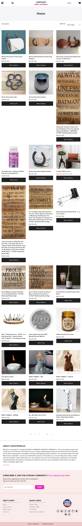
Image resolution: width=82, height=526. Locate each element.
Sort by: (63, 24)
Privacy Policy (7, 507)
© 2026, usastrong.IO (33, 524)
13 (47, 434)
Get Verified (32, 509)
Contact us (6, 512)
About (4, 504)
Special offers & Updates (36, 512)
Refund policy (7, 509)
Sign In (69, 3)
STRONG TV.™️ (34, 507)
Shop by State (33, 504)
